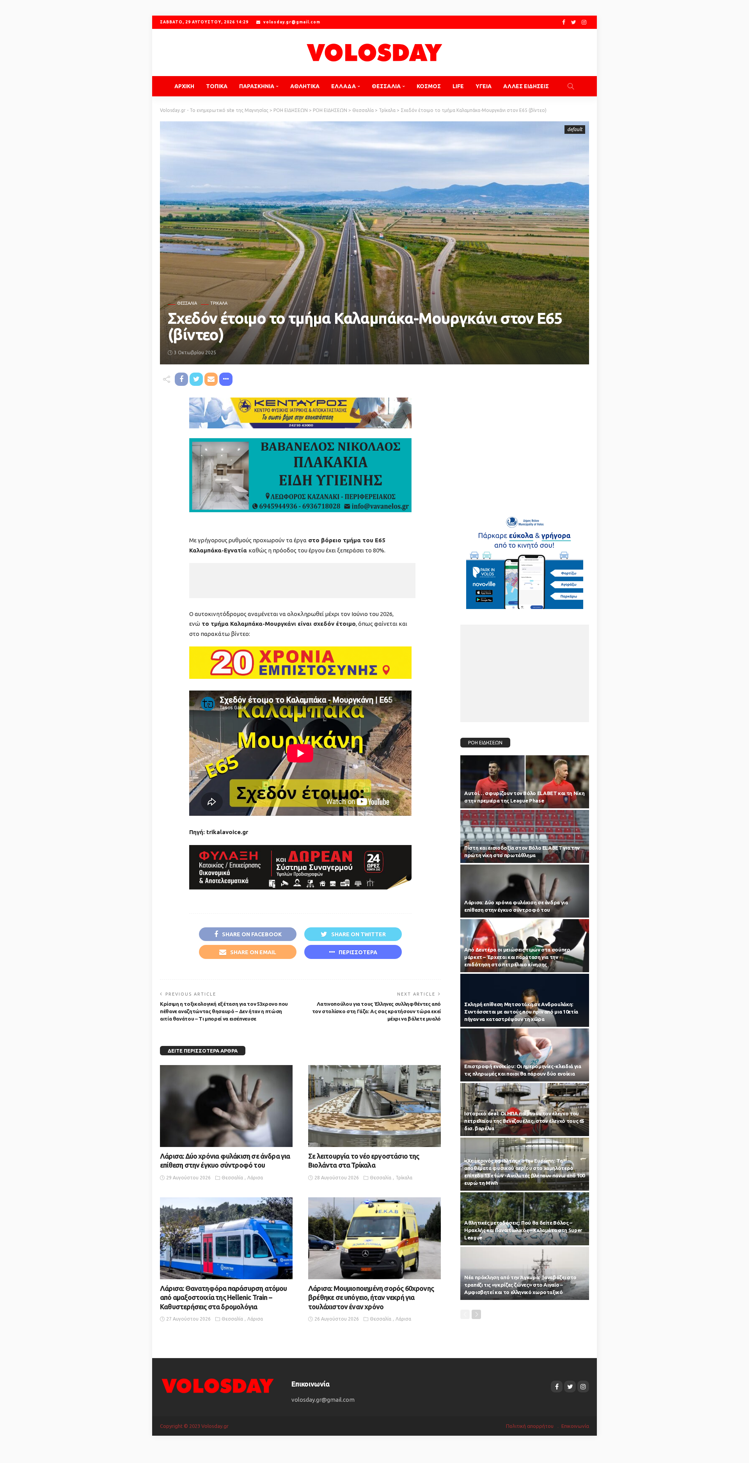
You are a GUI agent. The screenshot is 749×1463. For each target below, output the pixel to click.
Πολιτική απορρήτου (530, 1426)
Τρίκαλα (218, 303)
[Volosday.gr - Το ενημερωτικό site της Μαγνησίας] (374, 52)
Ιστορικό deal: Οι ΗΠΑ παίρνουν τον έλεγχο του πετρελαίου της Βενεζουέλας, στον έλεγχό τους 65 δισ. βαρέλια (524, 1121)
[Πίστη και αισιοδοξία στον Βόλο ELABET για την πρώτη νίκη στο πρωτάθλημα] (524, 836)
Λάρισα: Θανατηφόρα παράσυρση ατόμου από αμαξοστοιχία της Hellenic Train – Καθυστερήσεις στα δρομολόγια (223, 1297)
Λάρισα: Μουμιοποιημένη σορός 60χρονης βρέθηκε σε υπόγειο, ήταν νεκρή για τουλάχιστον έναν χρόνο (371, 1297)
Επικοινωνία (575, 1426)
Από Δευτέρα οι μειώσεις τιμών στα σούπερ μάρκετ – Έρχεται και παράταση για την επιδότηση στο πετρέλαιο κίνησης (517, 957)
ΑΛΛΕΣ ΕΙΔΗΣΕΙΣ (526, 86)
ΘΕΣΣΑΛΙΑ (386, 86)
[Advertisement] (302, 580)
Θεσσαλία (187, 303)
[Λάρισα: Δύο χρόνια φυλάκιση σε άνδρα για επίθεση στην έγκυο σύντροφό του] (226, 1106)
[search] (571, 86)
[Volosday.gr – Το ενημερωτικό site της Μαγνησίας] (218, 1385)
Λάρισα (255, 1177)
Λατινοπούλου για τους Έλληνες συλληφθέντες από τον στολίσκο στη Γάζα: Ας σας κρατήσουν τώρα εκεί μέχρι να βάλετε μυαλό (376, 1011)
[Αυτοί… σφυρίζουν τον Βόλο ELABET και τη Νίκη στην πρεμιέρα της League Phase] (524, 781)
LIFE (458, 86)
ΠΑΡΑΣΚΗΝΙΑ (256, 86)
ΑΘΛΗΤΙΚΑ (304, 86)
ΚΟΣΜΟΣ (429, 86)
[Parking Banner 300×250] (524, 559)
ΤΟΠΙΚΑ (216, 86)
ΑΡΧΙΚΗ (184, 86)
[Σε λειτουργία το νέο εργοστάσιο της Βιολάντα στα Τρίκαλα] (374, 1106)
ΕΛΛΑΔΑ (343, 86)
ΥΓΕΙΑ (484, 86)
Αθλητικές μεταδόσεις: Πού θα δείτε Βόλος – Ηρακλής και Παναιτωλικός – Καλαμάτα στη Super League (523, 1230)
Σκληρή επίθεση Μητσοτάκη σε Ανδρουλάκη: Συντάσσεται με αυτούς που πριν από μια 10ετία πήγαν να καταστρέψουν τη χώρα (521, 1011)
